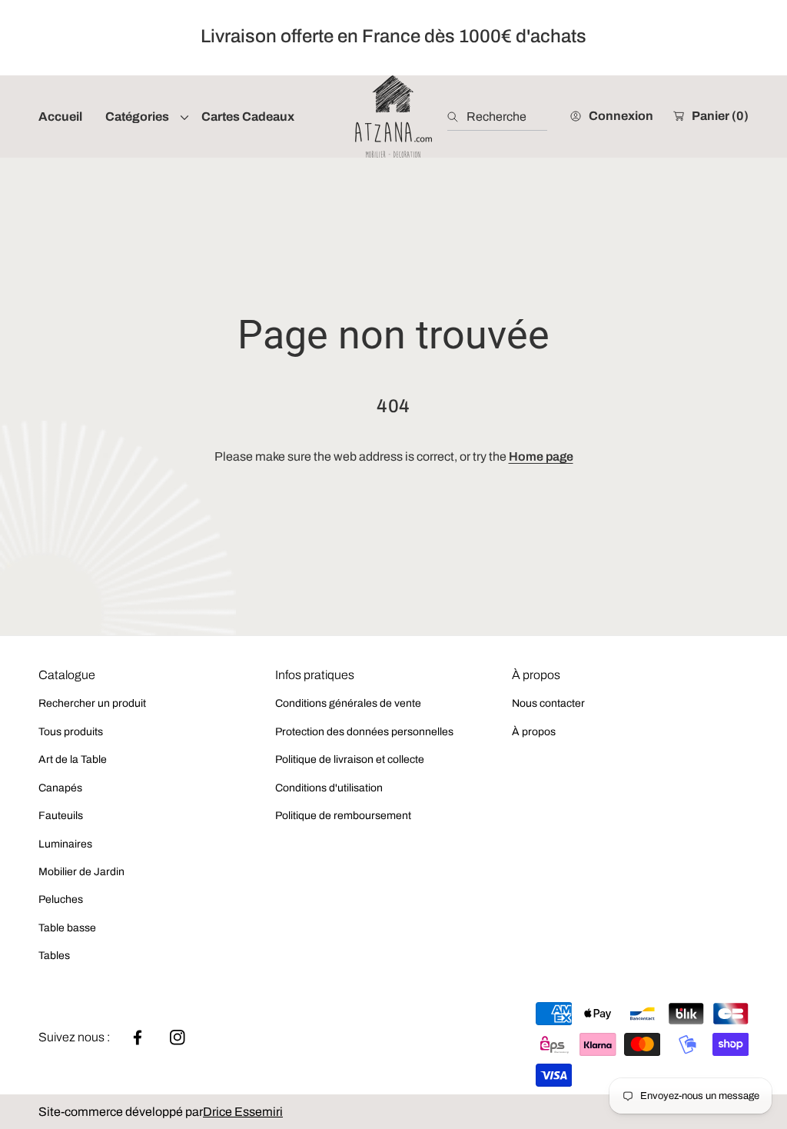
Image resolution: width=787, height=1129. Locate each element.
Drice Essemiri (243, 1111)
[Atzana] (393, 116)
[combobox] (497, 117)
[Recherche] (457, 117)
